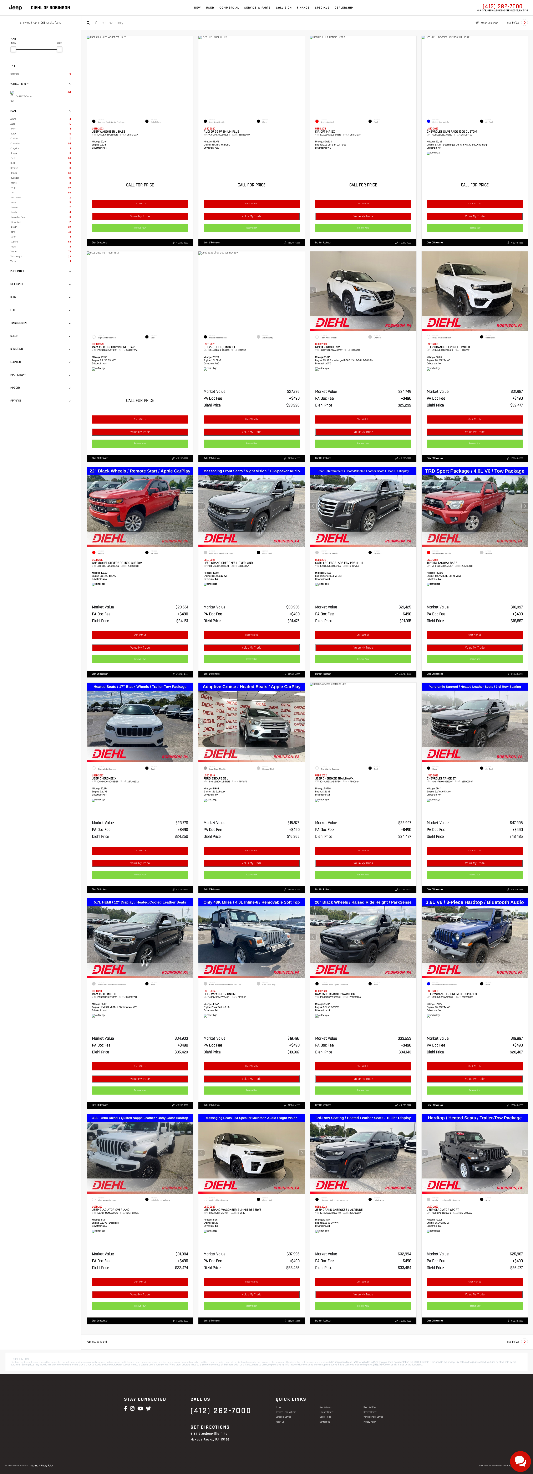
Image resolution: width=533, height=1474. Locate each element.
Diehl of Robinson (100, 242)
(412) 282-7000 (503, 6)
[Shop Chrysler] (21, 8)
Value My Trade (140, 216)
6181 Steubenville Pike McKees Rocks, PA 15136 (502, 10)
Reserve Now (140, 227)
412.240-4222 (182, 242)
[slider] (13, 49)
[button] (413, 290)
